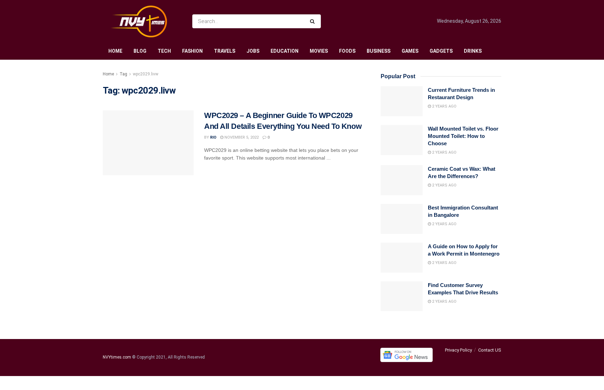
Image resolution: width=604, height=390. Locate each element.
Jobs (252, 51)
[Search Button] (314, 21)
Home (115, 51)
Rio (213, 137)
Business (378, 51)
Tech (164, 51)
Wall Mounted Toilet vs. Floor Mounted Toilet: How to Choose (463, 136)
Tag (123, 74)
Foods (347, 51)
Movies (319, 51)
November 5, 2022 (241, 137)
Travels (224, 51)
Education (285, 51)
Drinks (473, 51)
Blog (140, 51)
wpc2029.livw (145, 74)
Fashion (192, 51)
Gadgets (441, 51)
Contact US (489, 350)
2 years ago (443, 106)
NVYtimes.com (117, 357)
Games (410, 51)
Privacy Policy (458, 350)
